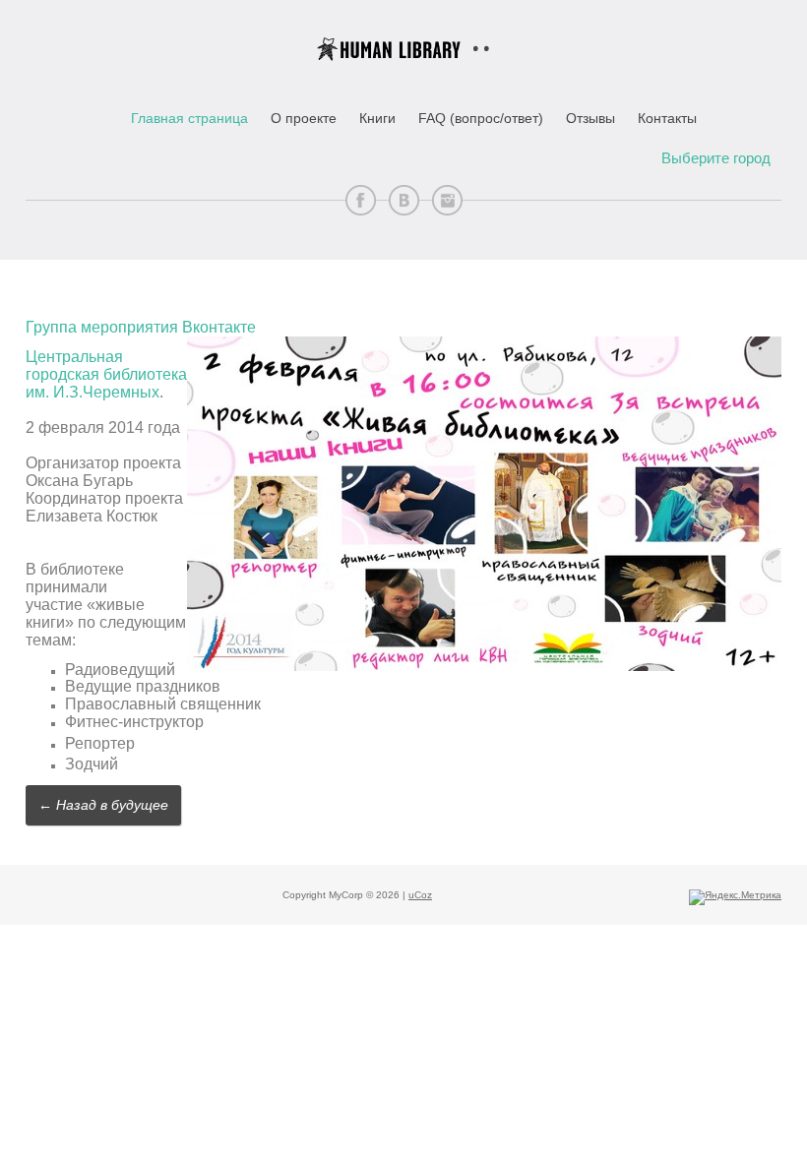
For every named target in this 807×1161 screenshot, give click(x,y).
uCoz (420, 894)
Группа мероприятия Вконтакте (141, 327)
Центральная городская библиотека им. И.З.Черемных (106, 374)
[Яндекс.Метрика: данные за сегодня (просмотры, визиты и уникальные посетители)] (735, 897)
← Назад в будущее (103, 805)
